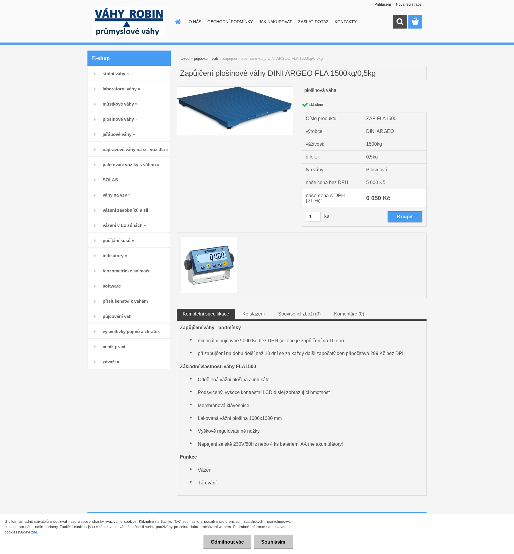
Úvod (185, 58)
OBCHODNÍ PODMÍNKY (230, 21)
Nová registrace (408, 4)
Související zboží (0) (299, 313)
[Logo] (128, 22)
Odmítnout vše (227, 541)
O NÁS (195, 21)
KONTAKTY (346, 21)
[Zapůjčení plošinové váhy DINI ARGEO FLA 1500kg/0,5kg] (235, 88)
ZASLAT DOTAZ (313, 21)
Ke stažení (253, 313)
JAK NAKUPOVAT (275, 21)
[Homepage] (177, 22)
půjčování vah (206, 58)
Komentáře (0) (349, 313)
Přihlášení (382, 4)
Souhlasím (273, 541)
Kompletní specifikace (206, 313)
